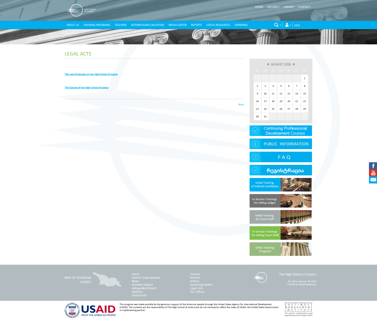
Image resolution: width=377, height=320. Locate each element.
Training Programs (96, 24)
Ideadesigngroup (307, 284)
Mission (195, 277)
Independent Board (144, 288)
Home (259, 6)
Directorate (139, 295)
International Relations (147, 24)
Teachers (120, 24)
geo (297, 25)
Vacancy (273, 6)
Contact (304, 6)
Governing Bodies (201, 284)
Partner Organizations (146, 277)
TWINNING (241, 24)
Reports (196, 24)
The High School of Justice (297, 274)
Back (241, 104)
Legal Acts (78, 53)
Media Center (178, 24)
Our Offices (197, 291)
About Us (73, 24)
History (194, 281)
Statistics (137, 291)
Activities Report (142, 284)
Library (288, 6)
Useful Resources (218, 24)
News (135, 281)
